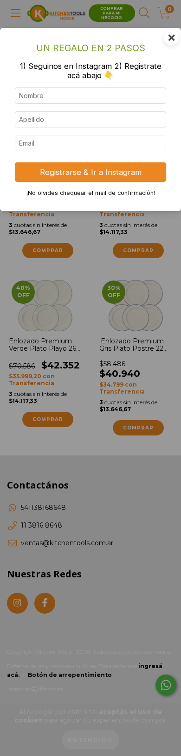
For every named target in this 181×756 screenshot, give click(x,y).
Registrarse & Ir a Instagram (91, 172)
